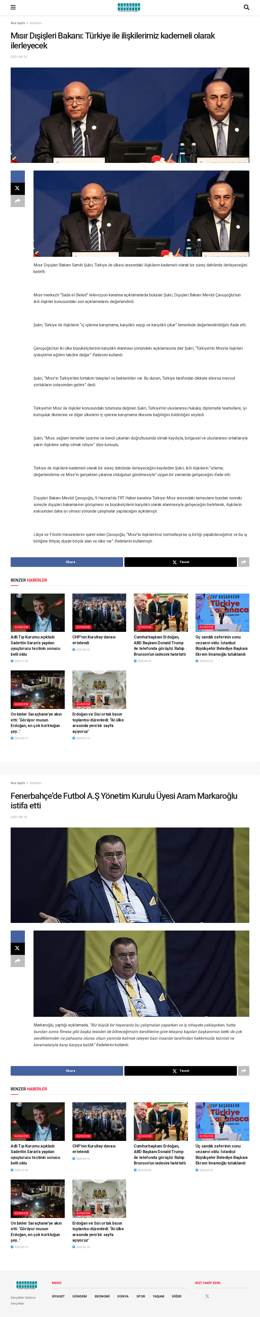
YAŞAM (158, 1296)
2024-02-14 (82, 738)
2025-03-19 (20, 738)
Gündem (35, 23)
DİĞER (176, 1296)
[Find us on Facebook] (197, 1296)
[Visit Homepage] (129, 8)
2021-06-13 (19, 57)
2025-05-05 (144, 661)
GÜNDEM (79, 1296)
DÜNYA (122, 1296)
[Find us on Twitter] (207, 1296)
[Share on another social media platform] (18, 201)
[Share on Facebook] (18, 177)
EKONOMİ (102, 1296)
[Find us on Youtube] (217, 1296)
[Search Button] (246, 7)
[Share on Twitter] (18, 189)
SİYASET (58, 1296)
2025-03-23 (205, 661)
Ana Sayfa (18, 23)
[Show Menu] (13, 7)
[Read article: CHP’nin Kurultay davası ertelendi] (99, 613)
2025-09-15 (82, 649)
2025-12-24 (20, 661)
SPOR (140, 1296)
